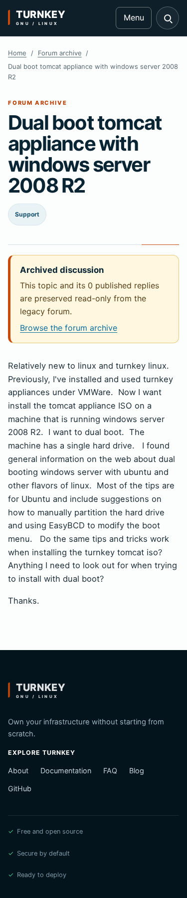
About (18, 770)
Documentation (65, 770)
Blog (136, 770)
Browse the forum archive (68, 328)
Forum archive (60, 53)
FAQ (110, 770)
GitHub (19, 788)
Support (27, 214)
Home (17, 53)
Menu (134, 17)
